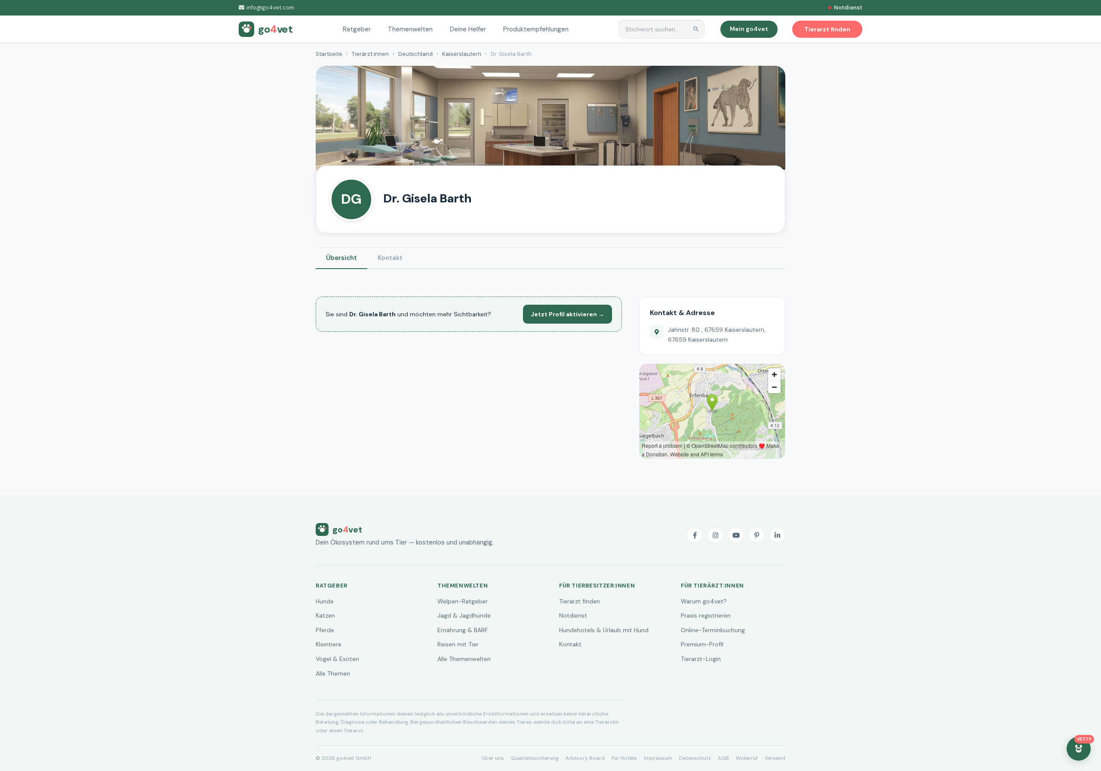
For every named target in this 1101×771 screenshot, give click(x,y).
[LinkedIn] (777, 535)
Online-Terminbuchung (713, 630)
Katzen (325, 615)
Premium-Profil (702, 644)
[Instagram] (715, 535)
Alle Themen (333, 673)
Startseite (329, 54)
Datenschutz (695, 758)
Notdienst (573, 615)
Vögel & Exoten (337, 659)
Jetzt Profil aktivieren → (567, 314)
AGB (723, 758)
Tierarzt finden (579, 601)
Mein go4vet (749, 29)
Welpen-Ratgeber (462, 601)
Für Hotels (624, 758)
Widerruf (747, 758)
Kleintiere (328, 644)
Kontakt (390, 258)
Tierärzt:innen (370, 54)
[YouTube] (736, 535)
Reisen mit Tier (458, 644)
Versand (775, 758)
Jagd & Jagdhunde (464, 615)
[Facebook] (694, 535)
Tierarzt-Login (701, 659)
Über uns (493, 758)
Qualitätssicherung (535, 758)
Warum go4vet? (704, 601)
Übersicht (341, 258)
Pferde (325, 630)
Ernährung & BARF (462, 630)
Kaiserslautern (461, 54)
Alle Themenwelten (464, 659)
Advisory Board (585, 758)
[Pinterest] (756, 535)
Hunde (325, 601)
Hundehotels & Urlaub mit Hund (604, 630)
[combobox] (661, 29)
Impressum (658, 758)
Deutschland (415, 54)
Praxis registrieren (706, 615)
